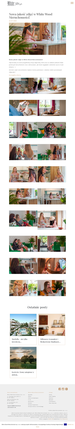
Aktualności (31, 401)
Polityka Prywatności (33, 404)
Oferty (29, 396)
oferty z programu (46, 419)
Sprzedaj (30, 394)
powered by (61, 419)
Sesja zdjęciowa (52, 403)
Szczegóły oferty (15, 75)
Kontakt (30, 403)
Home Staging (52, 396)
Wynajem (51, 399)
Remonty (51, 398)
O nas (29, 399)
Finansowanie (52, 401)
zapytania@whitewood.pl (14, 405)
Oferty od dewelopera (33, 398)
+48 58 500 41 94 (11, 407)
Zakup (50, 394)
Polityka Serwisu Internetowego (35, 406)
